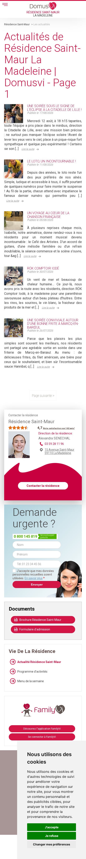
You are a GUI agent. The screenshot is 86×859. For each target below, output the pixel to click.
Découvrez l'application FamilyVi (42, 728)
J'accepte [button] (51, 827)
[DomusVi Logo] (43, 6)
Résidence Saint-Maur (17, 24)
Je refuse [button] (51, 835)
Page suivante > (43, 396)
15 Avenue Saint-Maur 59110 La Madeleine (59, 451)
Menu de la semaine (30, 681)
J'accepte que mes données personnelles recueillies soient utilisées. (33, 574)
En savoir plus (34, 578)
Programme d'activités (32, 671)
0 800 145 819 (25, 536)
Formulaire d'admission (34, 629)
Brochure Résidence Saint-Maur (40, 619)
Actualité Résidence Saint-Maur (39, 662)
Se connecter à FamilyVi (42, 736)
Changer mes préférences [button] (51, 844)
